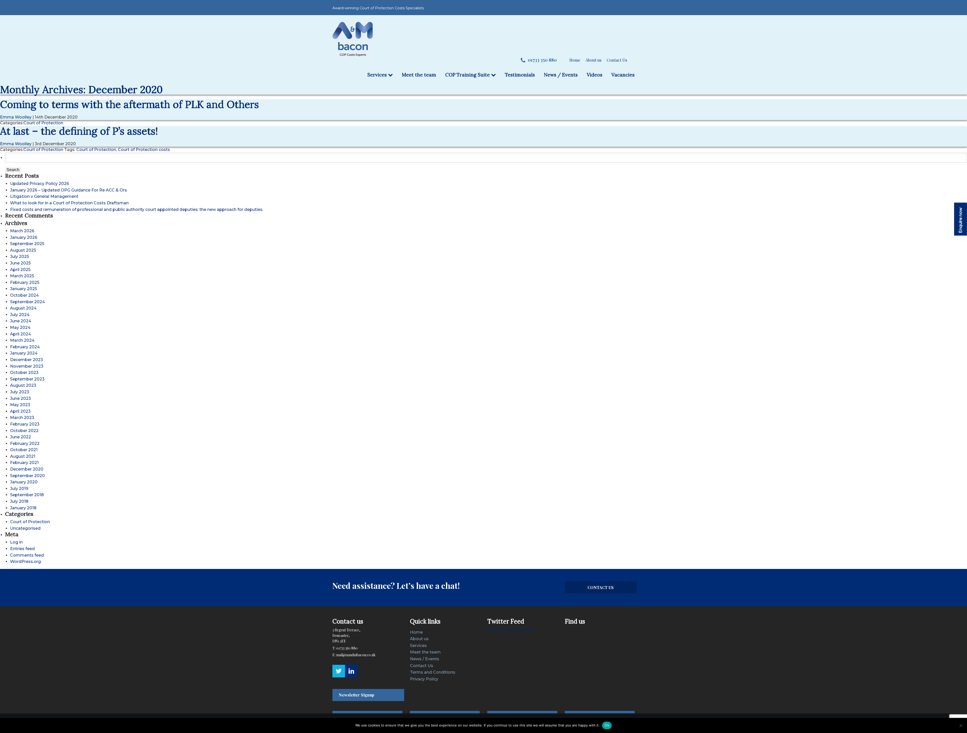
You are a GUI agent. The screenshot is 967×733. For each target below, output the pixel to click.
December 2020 (26, 469)
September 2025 (27, 243)
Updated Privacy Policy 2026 (39, 183)
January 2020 (24, 482)
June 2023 (20, 398)
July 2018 (19, 501)
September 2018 (27, 494)
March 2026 (22, 230)
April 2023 (20, 411)
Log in (16, 542)
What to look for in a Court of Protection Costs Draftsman (69, 203)
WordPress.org (25, 561)
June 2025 (20, 263)
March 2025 (22, 276)
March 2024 (22, 340)
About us (593, 60)
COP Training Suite (468, 75)
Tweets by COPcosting (510, 630)
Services (377, 75)
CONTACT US (601, 587)
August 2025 (23, 250)
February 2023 (25, 424)
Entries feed (22, 548)
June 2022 (20, 437)
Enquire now (960, 220)
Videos (594, 75)
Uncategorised (25, 528)
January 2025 (23, 288)
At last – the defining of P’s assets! (79, 131)
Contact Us (617, 60)
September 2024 (27, 301)
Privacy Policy (424, 679)
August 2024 (23, 308)
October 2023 (24, 372)
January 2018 (23, 508)
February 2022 (25, 443)
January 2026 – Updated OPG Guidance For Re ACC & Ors (68, 190)
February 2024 (25, 346)
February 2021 (24, 462)
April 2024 (20, 334)
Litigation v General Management (44, 196)
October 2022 (24, 430)
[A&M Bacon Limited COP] (352, 39)
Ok (607, 725)
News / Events (561, 75)
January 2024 (24, 353)
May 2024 (20, 327)
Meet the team (419, 75)
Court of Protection (43, 123)
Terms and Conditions (432, 672)
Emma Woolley (15, 117)
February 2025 (24, 282)
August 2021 (22, 456)
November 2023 (26, 366)
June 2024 (20, 321)
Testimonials (520, 75)
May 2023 (20, 404)
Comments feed (27, 555)
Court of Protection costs (144, 149)
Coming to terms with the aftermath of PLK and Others (129, 104)
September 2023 (27, 379)
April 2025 (20, 269)
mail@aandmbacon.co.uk (355, 654)
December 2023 (26, 359)
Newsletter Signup (356, 695)
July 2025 (19, 256)
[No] (960, 725)
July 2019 (19, 488)
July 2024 (19, 314)
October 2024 (24, 295)
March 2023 (22, 417)
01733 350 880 (542, 60)
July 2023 (19, 392)
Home (574, 60)
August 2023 (23, 385)
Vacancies (623, 75)
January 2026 (23, 237)
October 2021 (24, 449)
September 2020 (27, 475)
